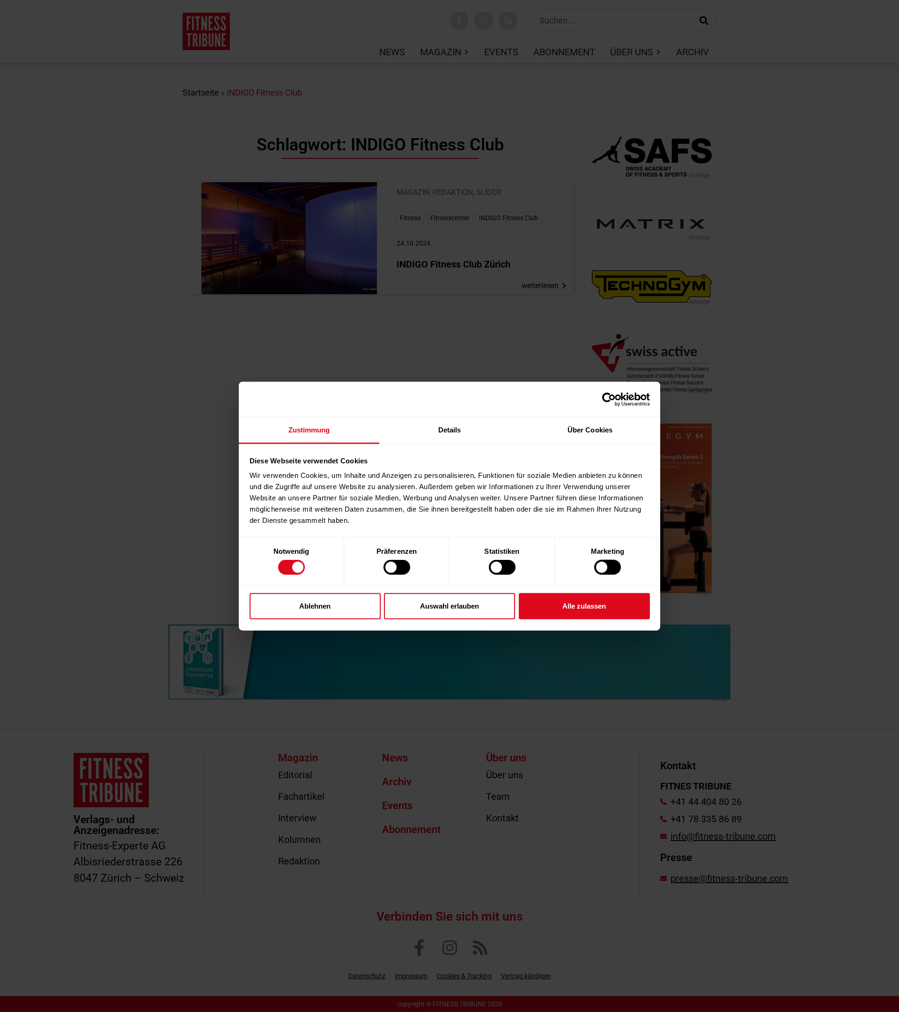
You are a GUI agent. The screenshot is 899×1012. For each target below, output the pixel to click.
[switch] (396, 567)
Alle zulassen (584, 606)
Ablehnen (315, 606)
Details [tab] (449, 430)
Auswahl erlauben (449, 606)
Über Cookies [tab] (589, 430)
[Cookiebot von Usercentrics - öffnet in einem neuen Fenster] (609, 399)
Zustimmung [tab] (309, 430)
